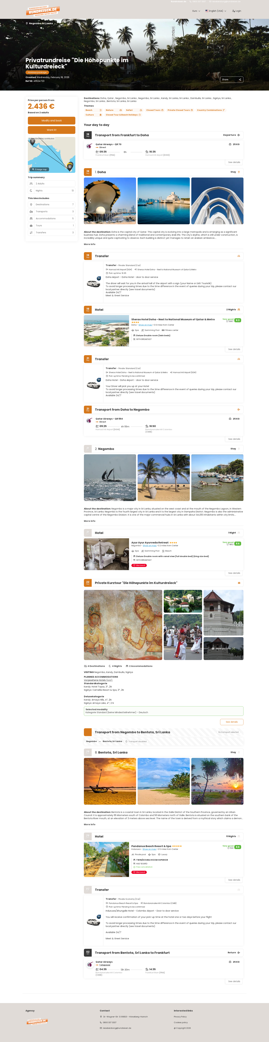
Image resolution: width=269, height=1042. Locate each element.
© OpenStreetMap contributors (41, 138)
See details (234, 162)
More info (89, 244)
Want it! (52, 130)
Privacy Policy (180, 1017)
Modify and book (52, 120)
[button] (90, 201)
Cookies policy (181, 1022)
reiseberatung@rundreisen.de (226, 1)
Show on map (145, 325)
